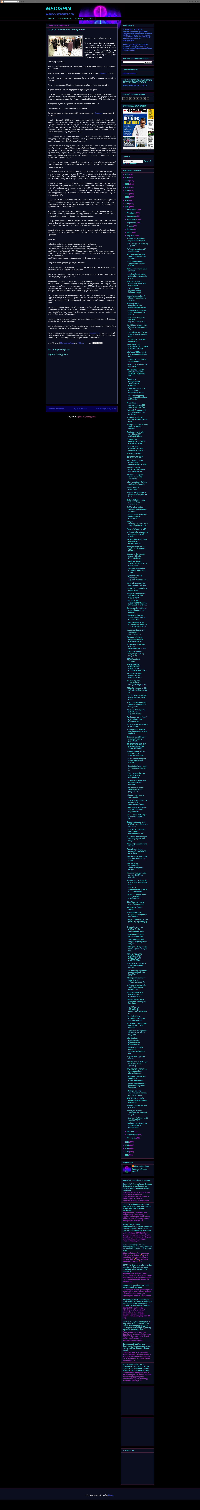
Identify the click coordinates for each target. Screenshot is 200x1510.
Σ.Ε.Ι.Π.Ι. (90, 19)
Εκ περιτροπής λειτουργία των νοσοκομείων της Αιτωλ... (137, 858)
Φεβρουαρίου (132, 1134)
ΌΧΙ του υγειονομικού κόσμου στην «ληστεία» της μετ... (137, 941)
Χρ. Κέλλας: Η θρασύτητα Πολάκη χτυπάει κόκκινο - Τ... (137, 327)
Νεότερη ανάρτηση (56, 409)
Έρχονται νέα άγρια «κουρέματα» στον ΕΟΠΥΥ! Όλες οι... (135, 639)
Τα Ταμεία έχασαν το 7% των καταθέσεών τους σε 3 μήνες (136, 412)
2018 (127, 200)
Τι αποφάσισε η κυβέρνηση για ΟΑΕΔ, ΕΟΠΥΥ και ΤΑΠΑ (136, 441)
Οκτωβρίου (131, 216)
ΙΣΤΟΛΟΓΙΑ (79, 19)
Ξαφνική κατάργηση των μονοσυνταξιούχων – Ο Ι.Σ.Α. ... (137, 494)
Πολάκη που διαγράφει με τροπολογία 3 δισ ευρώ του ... (137, 949)
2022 (127, 187)
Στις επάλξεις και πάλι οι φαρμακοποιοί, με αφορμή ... (136, 782)
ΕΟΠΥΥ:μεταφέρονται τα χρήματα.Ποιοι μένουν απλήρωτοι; (136, 704)
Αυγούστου (131, 223)
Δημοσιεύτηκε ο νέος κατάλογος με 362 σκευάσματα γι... (135, 994)
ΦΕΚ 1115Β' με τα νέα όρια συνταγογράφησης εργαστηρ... (137, 1100)
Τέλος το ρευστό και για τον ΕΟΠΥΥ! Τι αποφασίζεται (136, 775)
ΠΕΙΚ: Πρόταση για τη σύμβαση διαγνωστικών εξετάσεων (137, 398)
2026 (127, 174)
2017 (127, 204)
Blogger (111, 1495)
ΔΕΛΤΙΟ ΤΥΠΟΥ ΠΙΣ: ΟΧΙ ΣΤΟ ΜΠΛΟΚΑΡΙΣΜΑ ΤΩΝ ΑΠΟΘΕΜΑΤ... (136, 746)
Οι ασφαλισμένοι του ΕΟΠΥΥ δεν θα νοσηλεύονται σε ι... (135, 929)
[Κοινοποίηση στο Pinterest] (101, 343)
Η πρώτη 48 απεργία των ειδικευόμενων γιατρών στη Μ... (137, 276)
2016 (127, 207)
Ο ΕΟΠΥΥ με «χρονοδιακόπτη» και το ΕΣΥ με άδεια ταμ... (137, 889)
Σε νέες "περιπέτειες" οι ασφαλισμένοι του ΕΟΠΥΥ (136, 761)
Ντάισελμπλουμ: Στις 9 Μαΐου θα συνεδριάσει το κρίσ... (136, 298)
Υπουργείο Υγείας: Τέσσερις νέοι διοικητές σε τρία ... (137, 1113)
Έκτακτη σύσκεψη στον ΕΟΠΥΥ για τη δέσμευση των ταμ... (137, 824)
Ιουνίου (130, 229)
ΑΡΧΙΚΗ (51, 19)
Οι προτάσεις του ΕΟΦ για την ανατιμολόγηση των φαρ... (137, 334)
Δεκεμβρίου (132, 210)
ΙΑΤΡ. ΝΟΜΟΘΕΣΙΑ (64, 19)
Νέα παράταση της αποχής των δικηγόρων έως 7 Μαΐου (137, 914)
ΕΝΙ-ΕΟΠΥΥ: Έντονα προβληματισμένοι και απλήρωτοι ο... (136, 617)
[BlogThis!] (95, 343)
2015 (127, 1142)
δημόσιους (99, 113)
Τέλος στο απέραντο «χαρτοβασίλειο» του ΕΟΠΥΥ (136, 263)
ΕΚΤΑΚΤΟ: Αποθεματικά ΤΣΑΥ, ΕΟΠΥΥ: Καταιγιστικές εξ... (136, 897)
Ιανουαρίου (131, 1138)
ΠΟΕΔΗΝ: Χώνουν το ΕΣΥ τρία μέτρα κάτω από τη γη (137, 690)
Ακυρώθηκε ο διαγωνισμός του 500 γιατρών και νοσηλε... (136, 405)
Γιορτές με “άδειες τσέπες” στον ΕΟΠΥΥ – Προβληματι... (137, 563)
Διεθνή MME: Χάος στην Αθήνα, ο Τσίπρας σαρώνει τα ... (136, 502)
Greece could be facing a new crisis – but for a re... (136, 817)
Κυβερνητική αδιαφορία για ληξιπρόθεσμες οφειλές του (136, 987)
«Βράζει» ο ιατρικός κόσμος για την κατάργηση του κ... (135, 675)
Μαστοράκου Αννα (141, 1166)
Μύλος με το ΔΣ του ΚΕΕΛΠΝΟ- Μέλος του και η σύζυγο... (136, 283)
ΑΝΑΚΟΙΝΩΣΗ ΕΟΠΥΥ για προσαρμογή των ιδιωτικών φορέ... (137, 1071)
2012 (127, 1152)
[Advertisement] (138, 1400)
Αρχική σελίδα (80, 409)
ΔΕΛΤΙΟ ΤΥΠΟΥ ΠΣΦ (135, 457)
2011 (127, 1155)
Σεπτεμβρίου (132, 219)
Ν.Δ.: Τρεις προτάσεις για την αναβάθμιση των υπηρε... (137, 839)
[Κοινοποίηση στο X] (97, 343)
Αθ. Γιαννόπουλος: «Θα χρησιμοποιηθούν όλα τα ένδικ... (136, 256)
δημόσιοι (103, 73)
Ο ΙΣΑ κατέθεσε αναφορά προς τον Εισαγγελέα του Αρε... (136, 312)
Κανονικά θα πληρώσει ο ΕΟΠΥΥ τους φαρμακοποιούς (136, 712)
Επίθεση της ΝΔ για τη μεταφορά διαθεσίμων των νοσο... (136, 1002)
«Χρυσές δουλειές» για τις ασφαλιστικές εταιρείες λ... (137, 768)
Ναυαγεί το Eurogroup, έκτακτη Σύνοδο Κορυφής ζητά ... (136, 556)
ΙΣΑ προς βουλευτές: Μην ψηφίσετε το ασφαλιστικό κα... (137, 541)
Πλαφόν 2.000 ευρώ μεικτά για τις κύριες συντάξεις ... (137, 922)
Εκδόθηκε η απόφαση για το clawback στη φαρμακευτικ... (137, 1125)
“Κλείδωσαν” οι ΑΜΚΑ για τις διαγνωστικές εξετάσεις (137, 1064)
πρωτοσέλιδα (134, 150)
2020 (127, 194)
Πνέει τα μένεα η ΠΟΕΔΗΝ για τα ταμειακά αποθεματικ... (137, 516)
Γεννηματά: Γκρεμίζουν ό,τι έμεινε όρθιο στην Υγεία (136, 570)
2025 (127, 177)
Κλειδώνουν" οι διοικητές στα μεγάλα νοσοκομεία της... (137, 882)
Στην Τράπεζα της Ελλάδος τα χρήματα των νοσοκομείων (136, 1018)
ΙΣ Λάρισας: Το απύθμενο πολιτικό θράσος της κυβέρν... (136, 610)
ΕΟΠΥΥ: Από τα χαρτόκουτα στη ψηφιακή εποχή (134, 291)
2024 (127, 181)
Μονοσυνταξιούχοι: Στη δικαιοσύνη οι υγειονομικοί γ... (136, 632)
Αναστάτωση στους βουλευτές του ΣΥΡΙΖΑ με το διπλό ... (136, 851)
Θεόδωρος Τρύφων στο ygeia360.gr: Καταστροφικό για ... (136, 1078)
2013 (127, 1148)
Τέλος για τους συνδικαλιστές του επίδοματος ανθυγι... (135, 448)
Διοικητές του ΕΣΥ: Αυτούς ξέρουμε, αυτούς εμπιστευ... (137, 427)
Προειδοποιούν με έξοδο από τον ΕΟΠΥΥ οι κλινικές (136, 875)
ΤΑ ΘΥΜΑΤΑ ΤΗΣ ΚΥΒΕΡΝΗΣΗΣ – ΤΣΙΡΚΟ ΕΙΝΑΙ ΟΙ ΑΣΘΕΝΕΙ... (137, 347)
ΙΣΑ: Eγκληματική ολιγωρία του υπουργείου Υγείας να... (137, 683)
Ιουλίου (130, 226)
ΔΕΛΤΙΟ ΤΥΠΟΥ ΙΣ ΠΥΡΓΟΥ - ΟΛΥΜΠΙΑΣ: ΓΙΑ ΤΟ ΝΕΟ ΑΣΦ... (136, 469)
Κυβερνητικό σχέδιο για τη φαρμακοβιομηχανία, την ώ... (137, 534)
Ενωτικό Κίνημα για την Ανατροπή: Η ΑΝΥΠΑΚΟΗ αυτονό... (136, 753)
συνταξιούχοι (95, 333)
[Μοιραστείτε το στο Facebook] (99, 343)
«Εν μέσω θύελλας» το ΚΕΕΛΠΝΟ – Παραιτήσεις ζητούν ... (136, 390)
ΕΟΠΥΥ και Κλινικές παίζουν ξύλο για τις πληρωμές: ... (135, 654)
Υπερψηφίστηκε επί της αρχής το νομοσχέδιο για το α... (136, 549)
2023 (127, 184)
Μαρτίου (130, 1131)
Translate (133, 164)
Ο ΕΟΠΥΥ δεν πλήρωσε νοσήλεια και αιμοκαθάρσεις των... (136, 831)
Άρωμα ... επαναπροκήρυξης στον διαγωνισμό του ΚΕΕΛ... (137, 524)
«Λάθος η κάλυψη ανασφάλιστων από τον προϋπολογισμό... (137, 1093)
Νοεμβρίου (131, 213)
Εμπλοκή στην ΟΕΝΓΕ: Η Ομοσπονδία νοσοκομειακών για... (137, 802)
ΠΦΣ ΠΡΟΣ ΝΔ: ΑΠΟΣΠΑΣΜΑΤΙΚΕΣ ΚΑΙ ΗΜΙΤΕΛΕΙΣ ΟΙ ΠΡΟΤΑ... (137, 603)
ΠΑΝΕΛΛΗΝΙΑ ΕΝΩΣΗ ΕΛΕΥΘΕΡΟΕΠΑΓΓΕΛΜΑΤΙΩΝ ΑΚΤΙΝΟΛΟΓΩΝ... (137, 625)
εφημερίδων (144, 150)
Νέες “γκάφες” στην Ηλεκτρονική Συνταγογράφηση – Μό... (137, 462)
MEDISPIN (58, 8)
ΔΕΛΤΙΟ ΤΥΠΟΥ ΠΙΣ (134, 454)
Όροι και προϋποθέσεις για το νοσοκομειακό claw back (136, 1086)
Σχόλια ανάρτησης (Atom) (86, 417)
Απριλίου (131, 236)
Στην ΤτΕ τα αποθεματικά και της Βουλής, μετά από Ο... (136, 697)
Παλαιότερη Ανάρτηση (106, 409)
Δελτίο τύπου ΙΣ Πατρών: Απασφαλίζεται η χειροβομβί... (136, 739)
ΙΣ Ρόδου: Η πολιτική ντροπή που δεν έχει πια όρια (137, 419)
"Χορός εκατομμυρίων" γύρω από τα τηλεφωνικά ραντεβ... (136, 980)
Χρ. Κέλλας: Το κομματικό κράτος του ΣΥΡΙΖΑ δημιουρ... (137, 1025)
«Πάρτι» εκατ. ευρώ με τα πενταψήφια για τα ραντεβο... (136, 965)
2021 (127, 190)
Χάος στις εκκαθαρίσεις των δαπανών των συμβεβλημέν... (136, 595)
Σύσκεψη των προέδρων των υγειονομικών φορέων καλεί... (136, 809)
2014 (127, 1145)
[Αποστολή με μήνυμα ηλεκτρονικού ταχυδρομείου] (93, 343)
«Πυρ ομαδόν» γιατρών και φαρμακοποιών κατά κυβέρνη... (137, 731)
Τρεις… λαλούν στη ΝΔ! (136, 529)
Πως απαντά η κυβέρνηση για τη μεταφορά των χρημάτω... (137, 973)
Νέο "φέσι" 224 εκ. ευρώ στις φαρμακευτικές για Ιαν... (137, 354)
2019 (127, 197)
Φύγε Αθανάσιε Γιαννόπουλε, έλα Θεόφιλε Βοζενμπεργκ (136, 305)
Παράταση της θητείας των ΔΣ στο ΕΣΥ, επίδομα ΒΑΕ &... (135, 434)
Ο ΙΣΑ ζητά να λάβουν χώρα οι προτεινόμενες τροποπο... (137, 509)
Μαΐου (129, 232)
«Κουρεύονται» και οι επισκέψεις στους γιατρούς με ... (135, 790)
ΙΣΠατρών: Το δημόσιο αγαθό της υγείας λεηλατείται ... (135, 477)
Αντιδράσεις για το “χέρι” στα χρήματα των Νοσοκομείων (137, 719)
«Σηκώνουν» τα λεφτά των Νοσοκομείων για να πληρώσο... (137, 1033)
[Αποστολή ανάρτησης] (89, 343)
